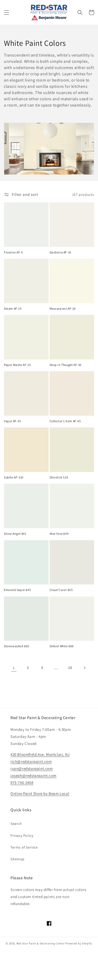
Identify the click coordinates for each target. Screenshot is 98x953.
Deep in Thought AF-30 (66, 365)
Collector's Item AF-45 (65, 421)
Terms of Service (24, 847)
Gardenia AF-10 (60, 252)
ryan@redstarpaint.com (31, 768)
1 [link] (14, 667)
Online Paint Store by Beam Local (39, 793)
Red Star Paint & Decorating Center (40, 943)
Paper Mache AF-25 (17, 365)
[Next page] (84, 668)
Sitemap (17, 859)
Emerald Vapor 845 (17, 590)
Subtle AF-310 (14, 477)
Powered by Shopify (78, 943)
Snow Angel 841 (15, 533)
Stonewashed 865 (16, 646)
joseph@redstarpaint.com (33, 775)
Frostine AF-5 (13, 252)
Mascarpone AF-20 (63, 308)
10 (70, 667)
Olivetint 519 (59, 477)
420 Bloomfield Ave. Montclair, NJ (40, 754)
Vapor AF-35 (12, 421)
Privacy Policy (21, 835)
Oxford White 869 (62, 646)
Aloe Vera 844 (59, 533)
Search (16, 823)
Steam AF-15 (13, 308)
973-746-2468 (21, 782)
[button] (6, 12)
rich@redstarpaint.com (31, 761)
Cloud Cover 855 (61, 590)
